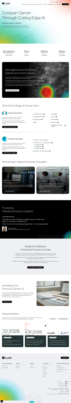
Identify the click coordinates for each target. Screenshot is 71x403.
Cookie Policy (62, 389)
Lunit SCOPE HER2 (38, 146)
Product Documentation (60, 367)
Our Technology (45, 367)
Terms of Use (50, 388)
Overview (31, 366)
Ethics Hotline (67, 391)
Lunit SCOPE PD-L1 (38, 148)
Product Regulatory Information (62, 369)
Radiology (17, 366)
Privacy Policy (67, 389)
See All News (53, 318)
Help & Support (59, 366)
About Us (44, 366)
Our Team (44, 369)
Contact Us (65, 4)
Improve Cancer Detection (10, 127)
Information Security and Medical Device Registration (61, 388)
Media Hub (44, 371)
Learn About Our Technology (35, 267)
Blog (68, 381)
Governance (45, 374)
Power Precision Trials (45, 191)
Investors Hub (7, 301)
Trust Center (62, 391)
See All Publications (63, 318)
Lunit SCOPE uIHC (38, 144)
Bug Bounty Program (55, 389)
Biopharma (18, 367)
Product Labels (59, 371)
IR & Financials (32, 367)
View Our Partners (9, 191)
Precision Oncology (5, 367)
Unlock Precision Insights (10, 153)
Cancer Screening (5, 366)
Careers (44, 376)
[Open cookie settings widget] (2, 401)
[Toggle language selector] (60, 2)
